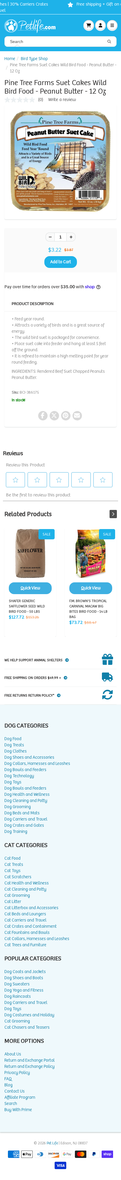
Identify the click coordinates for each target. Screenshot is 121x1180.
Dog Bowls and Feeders (25, 769)
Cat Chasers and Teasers (27, 1027)
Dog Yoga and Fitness (23, 990)
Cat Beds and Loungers (25, 914)
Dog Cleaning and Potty (25, 800)
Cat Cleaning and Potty (25, 889)
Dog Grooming (17, 806)
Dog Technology (19, 775)
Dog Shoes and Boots (23, 977)
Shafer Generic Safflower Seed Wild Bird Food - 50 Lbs (30, 561)
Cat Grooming (17, 895)
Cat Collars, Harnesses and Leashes (36, 938)
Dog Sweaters (17, 984)
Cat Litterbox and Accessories (31, 907)
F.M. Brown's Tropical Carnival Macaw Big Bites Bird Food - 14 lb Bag (90, 561)
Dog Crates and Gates (24, 825)
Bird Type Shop (34, 58)
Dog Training (15, 831)
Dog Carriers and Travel (25, 819)
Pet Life (52, 1143)
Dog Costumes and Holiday (29, 1014)
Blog (8, 1085)
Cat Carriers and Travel (25, 920)
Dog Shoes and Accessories (29, 757)
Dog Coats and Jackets (25, 971)
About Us (12, 1054)
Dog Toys (12, 782)
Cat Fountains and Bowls (27, 932)
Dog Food (12, 738)
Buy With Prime (18, 1109)
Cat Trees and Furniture (25, 944)
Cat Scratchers (17, 876)
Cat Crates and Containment (30, 926)
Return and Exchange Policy (29, 1066)
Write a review (62, 99)
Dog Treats (14, 745)
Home (9, 58)
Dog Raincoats (17, 996)
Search (10, 1103)
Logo (32, 25)
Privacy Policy (17, 1072)
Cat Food (12, 858)
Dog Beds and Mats (22, 813)
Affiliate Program (19, 1097)
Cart (88, 25)
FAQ (8, 1078)
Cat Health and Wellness (26, 883)
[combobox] (60, 41)
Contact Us (14, 1091)
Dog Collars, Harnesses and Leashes (37, 763)
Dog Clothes (15, 751)
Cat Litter (12, 901)
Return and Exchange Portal (29, 1060)
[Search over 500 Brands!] (109, 42)
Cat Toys (12, 870)
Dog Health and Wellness (27, 794)
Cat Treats (13, 864)
